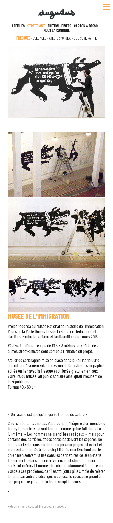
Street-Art (59, 506)
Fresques (45, 506)
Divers (66, 26)
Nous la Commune (57, 30)
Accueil (33, 506)
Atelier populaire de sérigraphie (73, 38)
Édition (53, 26)
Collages (39, 38)
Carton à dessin (86, 26)
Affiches (18, 26)
